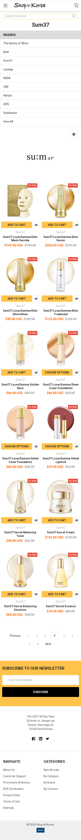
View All (8, 121)
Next (48, 644)
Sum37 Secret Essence (61, 606)
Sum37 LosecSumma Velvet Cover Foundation (20, 460)
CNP (6, 86)
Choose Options (57, 372)
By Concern (51, 788)
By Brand (49, 782)
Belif (6, 52)
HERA (6, 78)
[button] (74, 134)
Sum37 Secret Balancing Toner (20, 534)
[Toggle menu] (5, 5)
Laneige (8, 69)
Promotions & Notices (16, 782)
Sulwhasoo (10, 112)
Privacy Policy (11, 795)
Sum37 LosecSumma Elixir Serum (60, 238)
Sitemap (8, 807)
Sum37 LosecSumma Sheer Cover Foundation (61, 386)
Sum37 (7, 60)
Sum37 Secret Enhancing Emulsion (20, 608)
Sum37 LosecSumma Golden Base (20, 386)
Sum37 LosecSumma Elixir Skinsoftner (20, 312)
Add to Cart (16, 224)
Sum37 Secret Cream (61, 532)
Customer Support (14, 776)
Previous (15, 635)
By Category (51, 776)
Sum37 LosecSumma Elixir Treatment (60, 312)
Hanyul (7, 95)
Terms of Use (11, 801)
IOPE (6, 104)
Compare (36, 225)
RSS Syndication (13, 788)
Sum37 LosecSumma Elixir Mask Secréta (20, 238)
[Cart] (77, 5)
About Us (9, 769)
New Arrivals (51, 769)
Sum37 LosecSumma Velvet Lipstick (61, 460)
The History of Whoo (16, 43)
